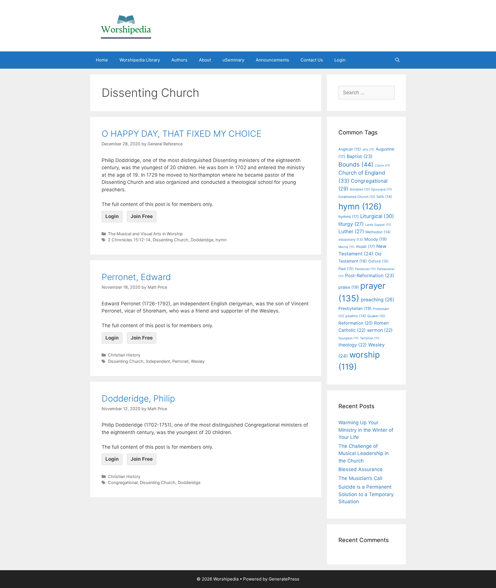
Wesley (198, 361)
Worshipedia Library (139, 60)
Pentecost (365, 269)
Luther (351, 231)
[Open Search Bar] (397, 60)
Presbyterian (354, 308)
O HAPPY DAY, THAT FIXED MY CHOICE (181, 133)
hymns (348, 216)
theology (352, 345)
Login (340, 60)
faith (384, 196)
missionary (350, 239)
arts (368, 149)
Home (102, 60)
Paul (346, 269)
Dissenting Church (170, 239)
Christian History (124, 354)
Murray (346, 247)
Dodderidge (202, 239)
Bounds (355, 164)
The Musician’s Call (360, 478)
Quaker (376, 316)
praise (348, 287)
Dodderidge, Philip (138, 398)
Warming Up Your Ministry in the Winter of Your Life (365, 430)
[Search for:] (366, 92)
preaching (377, 299)
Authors (179, 60)
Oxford (378, 261)
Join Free (142, 216)
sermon (380, 330)
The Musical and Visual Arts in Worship (145, 233)
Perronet (180, 361)
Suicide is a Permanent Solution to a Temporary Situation (366, 494)
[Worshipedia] (126, 25)
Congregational (122, 482)
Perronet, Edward (136, 277)
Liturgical (377, 216)
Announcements (272, 60)
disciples (360, 189)
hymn (221, 239)
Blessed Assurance (360, 469)
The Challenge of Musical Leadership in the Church (363, 453)
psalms (356, 316)
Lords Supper (378, 225)
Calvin (382, 165)
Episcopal (381, 189)
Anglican (349, 149)
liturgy (351, 224)
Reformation (355, 323)
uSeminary (233, 60)
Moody (375, 239)
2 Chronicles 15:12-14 (129, 239)
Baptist (360, 156)
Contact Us (312, 60)
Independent (158, 361)
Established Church (356, 197)
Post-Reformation (369, 275)
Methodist (378, 232)
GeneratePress (284, 579)
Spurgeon (348, 338)
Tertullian (369, 338)
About (205, 60)
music (365, 246)
